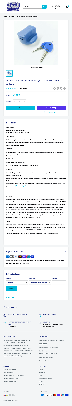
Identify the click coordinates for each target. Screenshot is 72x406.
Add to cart (20, 108)
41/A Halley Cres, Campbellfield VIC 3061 (51, 340)
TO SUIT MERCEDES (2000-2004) (14, 375)
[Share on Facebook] (54, 88)
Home (5, 16)
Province (32, 278)
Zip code (55, 278)
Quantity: (9, 101)
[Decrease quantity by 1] (15, 101)
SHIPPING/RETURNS (45, 378)
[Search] (44, 7)
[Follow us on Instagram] (13, 395)
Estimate (11, 288)
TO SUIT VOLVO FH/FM (10, 381)
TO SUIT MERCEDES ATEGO (12, 378)
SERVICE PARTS (9, 373)
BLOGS (41, 381)
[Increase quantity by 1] (24, 101)
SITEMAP (42, 384)
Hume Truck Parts (11, 88)
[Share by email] (64, 88)
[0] (67, 7)
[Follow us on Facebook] (10, 395)
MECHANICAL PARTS (10, 370)
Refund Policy (10, 297)
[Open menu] (4, 6)
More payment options (51, 112)
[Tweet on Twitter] (61, 88)
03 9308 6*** (57, 7)
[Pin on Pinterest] (58, 88)
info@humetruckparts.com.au (48, 347)
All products (12, 16)
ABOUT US (42, 373)
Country (8, 278)
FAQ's (40, 375)
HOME (41, 370)
